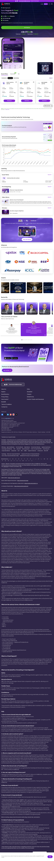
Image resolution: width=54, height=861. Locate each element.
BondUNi (3, 402)
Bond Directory (5, 394)
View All (49, 174)
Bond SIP (46, 450)
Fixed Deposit (46, 448)
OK (50, 856)
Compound (40, 450)
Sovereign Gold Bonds (7, 448)
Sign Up (45, 4)
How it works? (5, 399)
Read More (9, 100)
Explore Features (32, 450)
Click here (6, 466)
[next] (52, 287)
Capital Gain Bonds (46, 447)
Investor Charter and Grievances (35, 399)
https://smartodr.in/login (22, 480)
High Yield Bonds (10, 447)
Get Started (27, 27)
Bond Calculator (26, 448)
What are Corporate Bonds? (13, 454)
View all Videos (27, 239)
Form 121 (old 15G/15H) (36, 448)
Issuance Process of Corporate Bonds (30, 454)
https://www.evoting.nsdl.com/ (21, 486)
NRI (21, 450)
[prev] (2, 287)
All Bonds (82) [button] (47, 105)
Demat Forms (30, 397)
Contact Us (4, 407)
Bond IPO (19, 448)
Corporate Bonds (6, 450)
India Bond (7, 418)
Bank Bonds (27, 447)
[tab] (4, 74)
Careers (29, 394)
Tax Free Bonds (19, 447)
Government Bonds (35, 447)
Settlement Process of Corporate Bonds (29, 455)
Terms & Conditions (6, 404)
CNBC (25, 450)
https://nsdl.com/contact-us (31, 483)
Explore (3, 391)
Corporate (13, 450)
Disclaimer (29, 391)
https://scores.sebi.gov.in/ (14, 477)
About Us (3, 389)
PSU (14, 448)
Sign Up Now (6, 370)
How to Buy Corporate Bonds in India (10, 455)
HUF (19, 450)
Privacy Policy (4, 397)
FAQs (28, 389)
